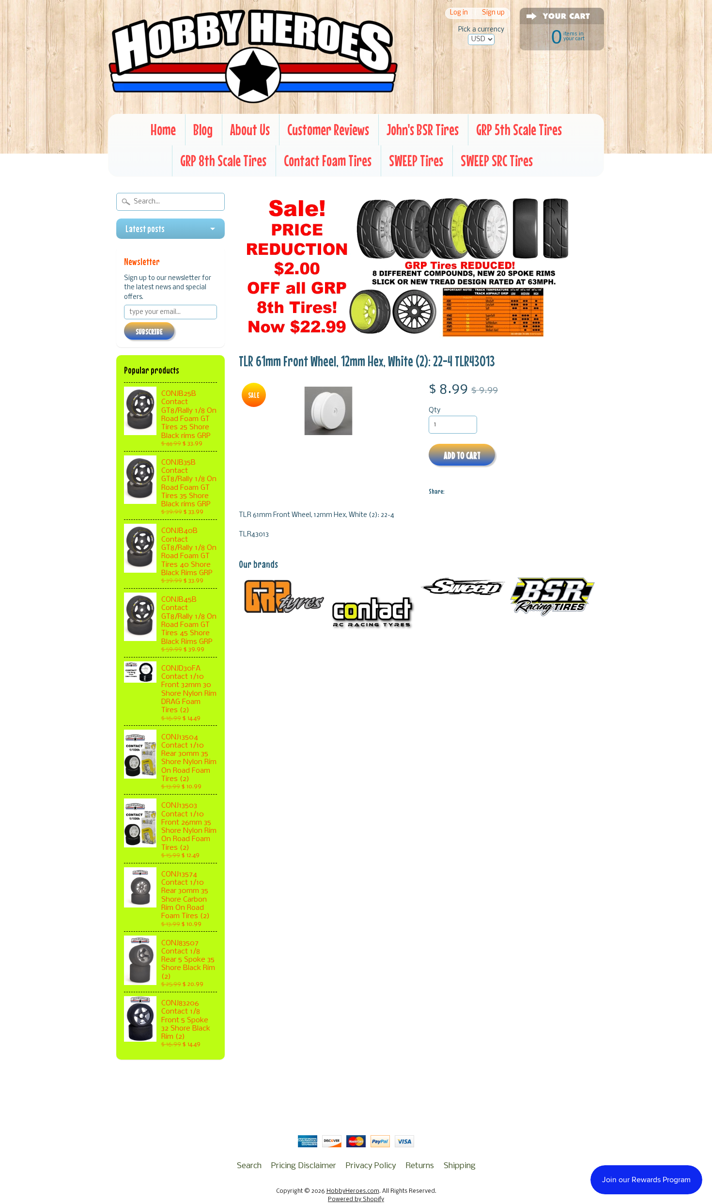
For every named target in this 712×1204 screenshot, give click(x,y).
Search (249, 1166)
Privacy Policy (371, 1166)
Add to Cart (462, 455)
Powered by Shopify (356, 1200)
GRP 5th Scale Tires (519, 130)
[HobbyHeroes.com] (253, 99)
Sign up (493, 13)
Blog (203, 130)
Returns (420, 1166)
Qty (434, 410)
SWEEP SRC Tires (497, 161)
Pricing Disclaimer (303, 1166)
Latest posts (145, 228)
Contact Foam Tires (327, 161)
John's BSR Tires (423, 130)
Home (163, 130)
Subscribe (149, 331)
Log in (459, 13)
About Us (250, 130)
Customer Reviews (328, 130)
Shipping (460, 1166)
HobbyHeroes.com (352, 1191)
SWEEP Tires (416, 161)
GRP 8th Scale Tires (223, 161)
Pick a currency (481, 29)
